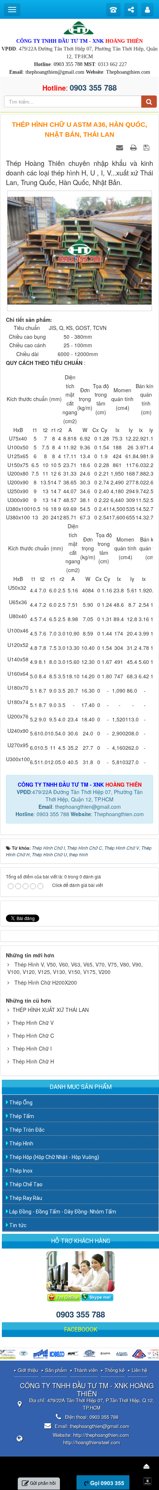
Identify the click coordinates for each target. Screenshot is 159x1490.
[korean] (73, 1354)
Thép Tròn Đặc (26, 1130)
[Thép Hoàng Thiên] (79, 27)
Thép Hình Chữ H (33, 1061)
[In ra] (134, 147)
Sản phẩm (56, 1370)
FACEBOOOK (80, 1329)
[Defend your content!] (148, 1480)
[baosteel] (106, 1354)
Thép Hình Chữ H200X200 (45, 982)
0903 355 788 (68, 64)
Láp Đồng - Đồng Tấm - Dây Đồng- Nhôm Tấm (62, 1212)
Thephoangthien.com (128, 72)
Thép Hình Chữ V (33, 1022)
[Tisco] (139, 1354)
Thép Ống (20, 1103)
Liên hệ (139, 1370)
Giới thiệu (28, 1370)
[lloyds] (123, 1354)
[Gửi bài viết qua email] (120, 147)
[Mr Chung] (64, 1296)
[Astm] (90, 1354)
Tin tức (17, 1225)
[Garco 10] (41, 1354)
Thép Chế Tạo (25, 1184)
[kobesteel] (57, 1354)
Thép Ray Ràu (25, 1198)
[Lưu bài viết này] (147, 147)
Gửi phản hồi (43, 1483)
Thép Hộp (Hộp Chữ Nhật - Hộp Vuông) (53, 1157)
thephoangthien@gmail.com (55, 72)
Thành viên (86, 1370)
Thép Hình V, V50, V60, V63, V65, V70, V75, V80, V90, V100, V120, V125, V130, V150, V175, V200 (75, 968)
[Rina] (24, 1354)
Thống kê (115, 1370)
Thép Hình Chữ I (32, 1048)
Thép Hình (20, 1143)
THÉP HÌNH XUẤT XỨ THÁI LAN (51, 1009)
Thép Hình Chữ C (33, 1035)
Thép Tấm (21, 1116)
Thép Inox (20, 1171)
